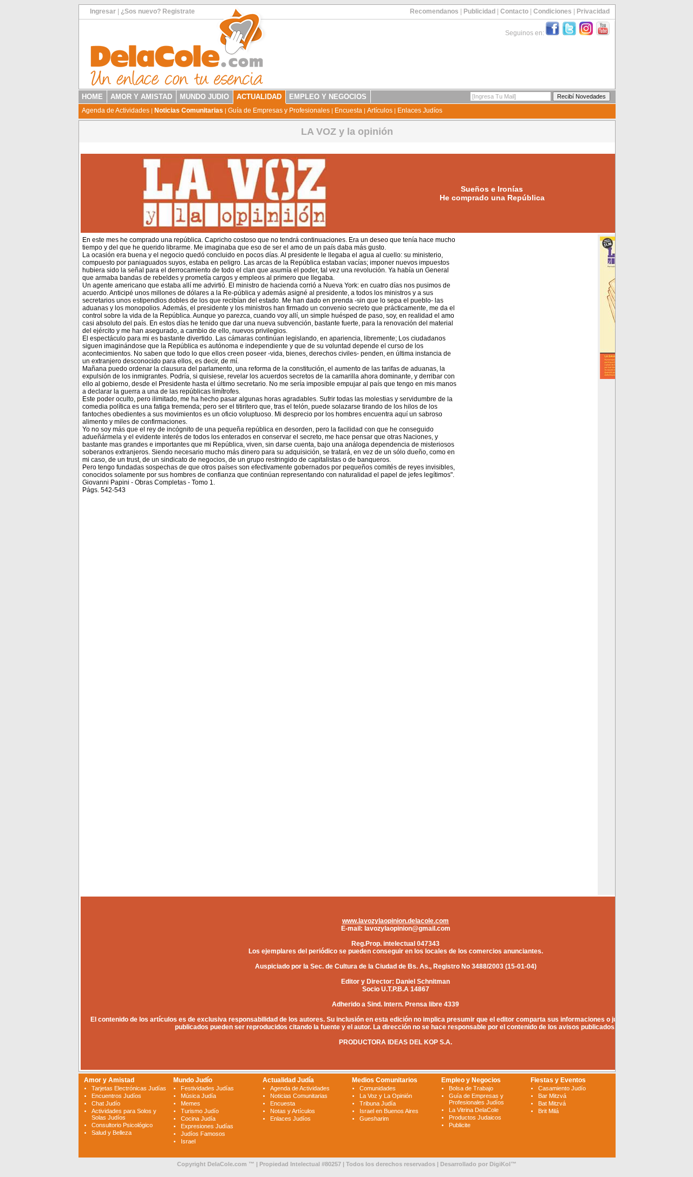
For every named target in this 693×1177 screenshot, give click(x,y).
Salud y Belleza (111, 1132)
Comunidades (377, 1088)
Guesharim (374, 1118)
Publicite (459, 1125)
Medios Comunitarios (384, 1080)
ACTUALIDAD (259, 97)
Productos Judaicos (475, 1117)
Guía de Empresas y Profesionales (279, 110)
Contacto (514, 11)
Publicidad (479, 11)
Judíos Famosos (203, 1133)
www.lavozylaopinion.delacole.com (395, 921)
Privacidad (593, 11)
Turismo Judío (200, 1111)
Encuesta (348, 110)
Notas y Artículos (292, 1111)
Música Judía (198, 1096)
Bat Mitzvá (552, 1103)
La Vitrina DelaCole (474, 1110)
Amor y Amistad (109, 1080)
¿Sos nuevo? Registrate (158, 11)
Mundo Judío (192, 1080)
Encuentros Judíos (116, 1096)
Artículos (380, 110)
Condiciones (552, 11)
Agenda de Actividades (115, 110)
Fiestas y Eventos (558, 1080)
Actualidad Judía (288, 1080)
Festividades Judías (207, 1088)
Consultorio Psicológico (122, 1125)
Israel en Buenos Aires (389, 1111)
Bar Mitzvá (552, 1096)
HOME (92, 97)
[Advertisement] (526, 399)
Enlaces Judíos (419, 110)
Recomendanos (434, 11)
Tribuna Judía (377, 1103)
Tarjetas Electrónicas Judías (128, 1088)
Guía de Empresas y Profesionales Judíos (476, 1099)
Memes (190, 1103)
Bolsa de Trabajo (471, 1088)
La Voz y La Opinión (385, 1096)
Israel (188, 1141)
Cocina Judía (198, 1118)
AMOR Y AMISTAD (141, 97)
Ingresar (103, 11)
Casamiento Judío (562, 1088)
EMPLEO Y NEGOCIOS (328, 97)
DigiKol (500, 1164)
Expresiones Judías (207, 1126)
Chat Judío (105, 1103)
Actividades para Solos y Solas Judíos (123, 1114)
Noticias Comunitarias (188, 110)
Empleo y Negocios (471, 1080)
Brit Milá (548, 1111)
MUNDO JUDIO (204, 97)
